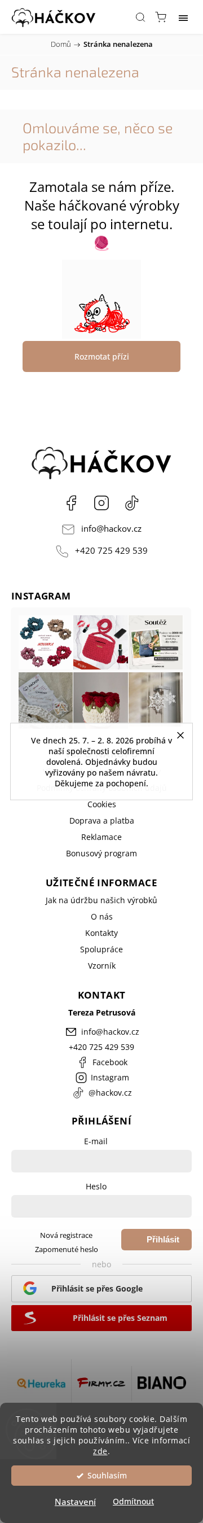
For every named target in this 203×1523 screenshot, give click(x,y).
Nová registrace (66, 1235)
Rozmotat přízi (101, 356)
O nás (102, 916)
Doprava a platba (101, 820)
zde (100, 1451)
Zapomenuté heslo (66, 1249)
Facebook (71, 502)
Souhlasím (107, 1476)
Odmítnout (133, 1501)
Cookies (101, 804)
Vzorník (102, 965)
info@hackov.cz (111, 529)
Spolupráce (101, 949)
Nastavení (75, 1501)
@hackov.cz (131, 502)
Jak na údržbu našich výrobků (101, 900)
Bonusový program (101, 853)
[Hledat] (140, 16)
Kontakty (101, 932)
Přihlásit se (163, 1242)
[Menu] (183, 17)
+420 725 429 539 (111, 551)
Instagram (101, 502)
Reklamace (101, 836)
